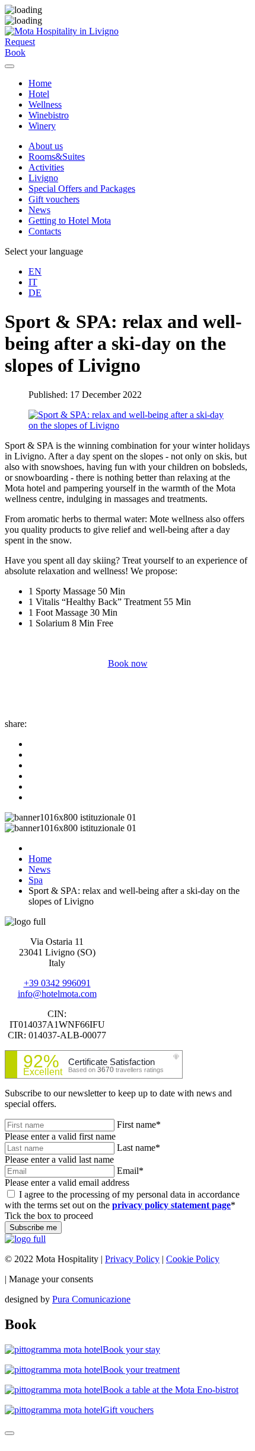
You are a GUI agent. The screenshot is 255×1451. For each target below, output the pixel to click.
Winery (42, 126)
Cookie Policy (192, 1259)
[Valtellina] (25, 1239)
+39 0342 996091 (57, 983)
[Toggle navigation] (9, 66)
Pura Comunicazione (91, 1299)
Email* (130, 1171)
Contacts (44, 231)
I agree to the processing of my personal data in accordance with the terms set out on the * (122, 1199)
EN (35, 271)
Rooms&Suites (56, 157)
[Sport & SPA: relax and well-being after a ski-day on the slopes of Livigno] (127, 425)
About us (45, 146)
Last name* (138, 1148)
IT (32, 282)
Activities (46, 167)
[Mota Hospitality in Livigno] (62, 31)
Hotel (38, 94)
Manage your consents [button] (51, 1279)
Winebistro (48, 115)
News (39, 210)
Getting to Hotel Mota (69, 220)
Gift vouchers (53, 199)
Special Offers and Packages (81, 189)
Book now (128, 663)
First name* (139, 1124)
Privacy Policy (132, 1259)
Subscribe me (33, 1227)
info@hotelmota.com (57, 994)
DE (35, 293)
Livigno (43, 178)
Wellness (45, 104)
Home (40, 83)
